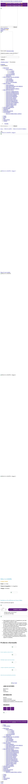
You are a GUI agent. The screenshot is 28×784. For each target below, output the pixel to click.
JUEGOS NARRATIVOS (11, 101)
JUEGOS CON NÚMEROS (12, 102)
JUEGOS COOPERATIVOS (12, 92)
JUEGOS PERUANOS (11, 104)
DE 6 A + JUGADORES (11, 82)
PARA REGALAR (10, 87)
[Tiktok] (12, 708)
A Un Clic (14, 722)
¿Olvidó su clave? (4, 62)
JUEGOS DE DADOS (11, 98)
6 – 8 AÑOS (11, 72)
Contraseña (3, 57)
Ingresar (2, 59)
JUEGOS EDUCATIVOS (11, 100)
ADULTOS (8, 75)
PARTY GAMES (10, 106)
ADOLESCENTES (10, 74)
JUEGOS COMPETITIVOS (12, 91)
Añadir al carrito (17, 609)
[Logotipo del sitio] (9, 25)
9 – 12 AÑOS (12, 73)
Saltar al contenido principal (16, 1)
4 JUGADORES (9, 81)
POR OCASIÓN (8, 129)
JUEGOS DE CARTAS (11, 97)
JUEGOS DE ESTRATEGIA (12, 94)
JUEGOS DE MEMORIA (11, 96)
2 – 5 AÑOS (11, 71)
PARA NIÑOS (9, 69)
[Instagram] (8, 708)
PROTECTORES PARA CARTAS (13, 113)
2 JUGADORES (9, 79)
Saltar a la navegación (5, 1)
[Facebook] (5, 708)
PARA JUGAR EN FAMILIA (12, 88)
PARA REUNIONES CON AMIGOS (14, 86)
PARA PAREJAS (10, 85)
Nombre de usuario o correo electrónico (9, 53)
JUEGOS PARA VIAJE (11, 103)
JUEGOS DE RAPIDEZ (11, 95)
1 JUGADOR (9, 78)
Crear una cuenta (10, 50)
